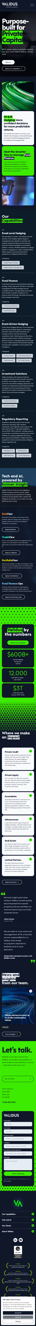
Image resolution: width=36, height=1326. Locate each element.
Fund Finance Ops (9, 310)
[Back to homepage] (9, 5)
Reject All (18, 1317)
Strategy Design (8, 355)
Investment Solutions (10, 401)
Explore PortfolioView (12, 576)
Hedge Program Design (11, 263)
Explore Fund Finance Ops (13, 597)
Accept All (18, 1313)
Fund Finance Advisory (10, 306)
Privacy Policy (7, 1181)
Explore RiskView (10, 529)
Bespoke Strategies (9, 406)
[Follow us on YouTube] (21, 1240)
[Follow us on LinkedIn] (15, 1240)
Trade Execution (8, 360)
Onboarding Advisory (24, 355)
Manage (18, 1321)
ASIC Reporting (22, 451)
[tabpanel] (18, 1006)
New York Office (9, 1079)
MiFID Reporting (8, 455)
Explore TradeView (11, 553)
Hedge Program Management (13, 267)
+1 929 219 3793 (8, 1102)
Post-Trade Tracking (24, 360)
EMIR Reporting (8, 451)
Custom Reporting (23, 455)
